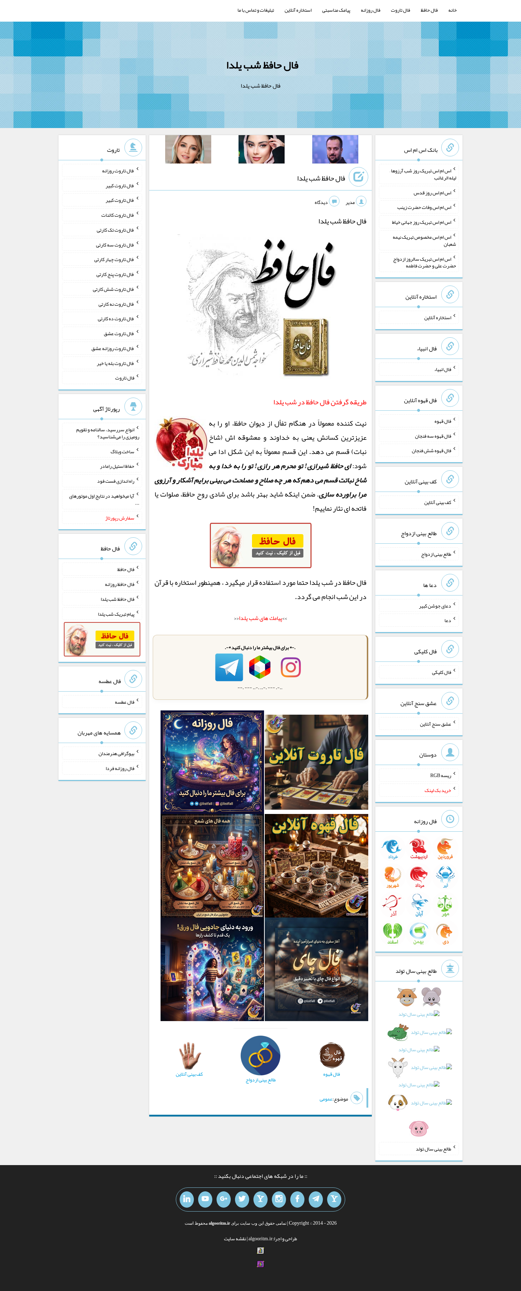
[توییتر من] (242, 1199)
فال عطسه (124, 702)
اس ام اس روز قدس (432, 192)
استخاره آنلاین (298, 10)
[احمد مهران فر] (335, 151)
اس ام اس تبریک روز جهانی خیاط (421, 222)
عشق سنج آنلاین (435, 723)
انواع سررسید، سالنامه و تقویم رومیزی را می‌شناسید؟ (107, 433)
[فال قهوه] (316, 867)
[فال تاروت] (316, 764)
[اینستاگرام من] (279, 1199)
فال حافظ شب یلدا (262, 65)
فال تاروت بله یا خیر (115, 363)
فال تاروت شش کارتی (113, 289)
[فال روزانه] (212, 764)
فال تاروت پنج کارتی (115, 274)
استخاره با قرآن (175, 582)
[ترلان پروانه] (262, 151)
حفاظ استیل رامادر (117, 466)
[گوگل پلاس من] (224, 1199)
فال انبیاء (442, 369)
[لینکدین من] (187, 1199)
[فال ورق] (212, 971)
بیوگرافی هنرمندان (116, 753)
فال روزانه (370, 10)
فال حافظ (429, 10)
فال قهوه (443, 421)
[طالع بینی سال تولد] (419, 1065)
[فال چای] (316, 971)
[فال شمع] (212, 867)
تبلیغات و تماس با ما (255, 10)
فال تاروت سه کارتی (115, 244)
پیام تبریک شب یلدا (116, 614)
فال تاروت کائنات (117, 215)
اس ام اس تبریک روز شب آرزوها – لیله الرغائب (423, 174)
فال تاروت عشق (119, 333)
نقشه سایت (235, 1238)
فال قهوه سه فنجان (433, 436)
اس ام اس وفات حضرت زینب (424, 207)
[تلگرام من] (316, 1199)
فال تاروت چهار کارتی (114, 259)
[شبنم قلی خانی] (188, 151)
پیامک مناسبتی (336, 10)
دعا (447, 620)
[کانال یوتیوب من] (205, 1199)
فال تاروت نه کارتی (116, 304)
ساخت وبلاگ (122, 451)
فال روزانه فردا (120, 768)
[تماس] (260, 1199)
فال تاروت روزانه (118, 171)
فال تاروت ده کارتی (116, 318)
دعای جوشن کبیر (435, 605)
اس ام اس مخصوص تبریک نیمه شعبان (424, 240)
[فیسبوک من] (297, 1199)
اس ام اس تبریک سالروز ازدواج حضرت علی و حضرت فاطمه (424, 262)
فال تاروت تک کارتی (115, 230)
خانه (452, 10)
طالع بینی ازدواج (436, 554)
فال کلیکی (441, 672)
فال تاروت (400, 10)
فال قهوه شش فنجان (431, 450)
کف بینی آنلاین (437, 502)
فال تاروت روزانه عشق (112, 348)
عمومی (326, 1099)
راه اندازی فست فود (115, 481)
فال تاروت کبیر (120, 185)
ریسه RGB (440, 775)
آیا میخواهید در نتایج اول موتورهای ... (104, 499)
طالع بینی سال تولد (433, 1149)
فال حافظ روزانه (119, 584)
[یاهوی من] (334, 1199)
